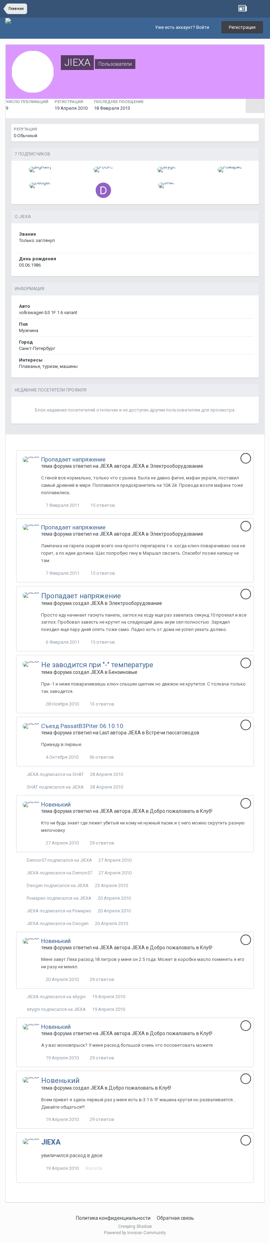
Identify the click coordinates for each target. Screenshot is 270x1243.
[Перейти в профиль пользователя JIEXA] (31, 459)
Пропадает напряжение (73, 459)
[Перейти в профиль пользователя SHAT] (166, 185)
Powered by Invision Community (135, 1232)
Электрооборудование (176, 466)
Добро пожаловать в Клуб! (181, 811)
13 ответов (101, 704)
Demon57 (36, 860)
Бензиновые (123, 672)
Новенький (56, 804)
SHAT (78, 774)
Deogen (35, 885)
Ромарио (36, 898)
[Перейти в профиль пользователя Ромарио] (230, 169)
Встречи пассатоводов (172, 732)
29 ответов (101, 843)
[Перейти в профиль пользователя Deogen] (40, 185)
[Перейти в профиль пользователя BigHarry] (40, 169)
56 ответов (101, 757)
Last (104, 732)
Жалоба (93, 1168)
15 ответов (102, 505)
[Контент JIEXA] (255, 106)
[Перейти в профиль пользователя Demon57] (103, 190)
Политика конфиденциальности (113, 1218)
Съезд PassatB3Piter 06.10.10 (82, 725)
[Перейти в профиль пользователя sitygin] (166, 169)
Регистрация (242, 27)
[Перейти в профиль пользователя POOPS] (103, 169)
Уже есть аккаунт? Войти (183, 27)
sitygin (79, 996)
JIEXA (106, 466)
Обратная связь (175, 1218)
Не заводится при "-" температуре (97, 665)
